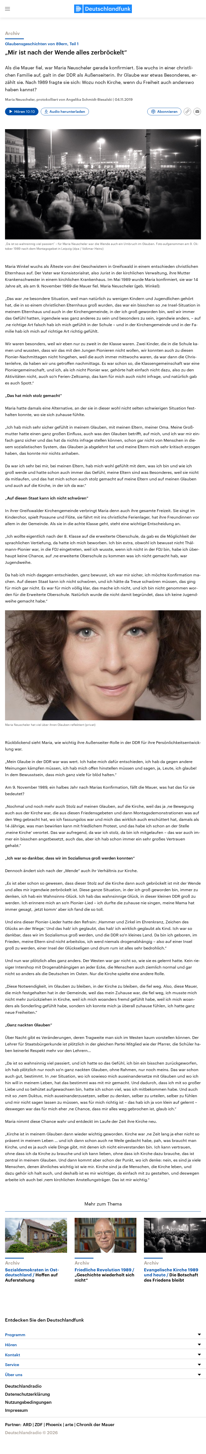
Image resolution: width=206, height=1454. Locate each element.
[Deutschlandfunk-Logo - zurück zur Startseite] (103, 9)
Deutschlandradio (23, 1385)
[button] (7, 8)
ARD (28, 1424)
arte (70, 1424)
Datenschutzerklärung (27, 1393)
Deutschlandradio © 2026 (31, 1432)
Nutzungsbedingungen (28, 1402)
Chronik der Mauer (95, 1424)
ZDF (40, 1424)
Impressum (16, 1410)
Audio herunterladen (67, 111)
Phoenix (55, 1424)
